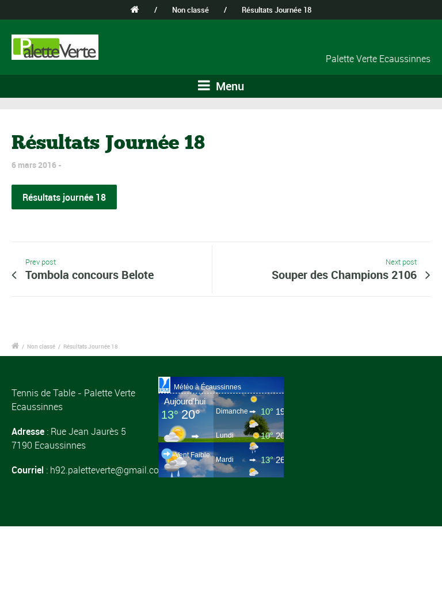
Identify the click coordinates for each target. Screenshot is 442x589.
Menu (228, 86)
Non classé (190, 10)
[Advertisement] (367, 434)
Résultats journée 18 (64, 197)
